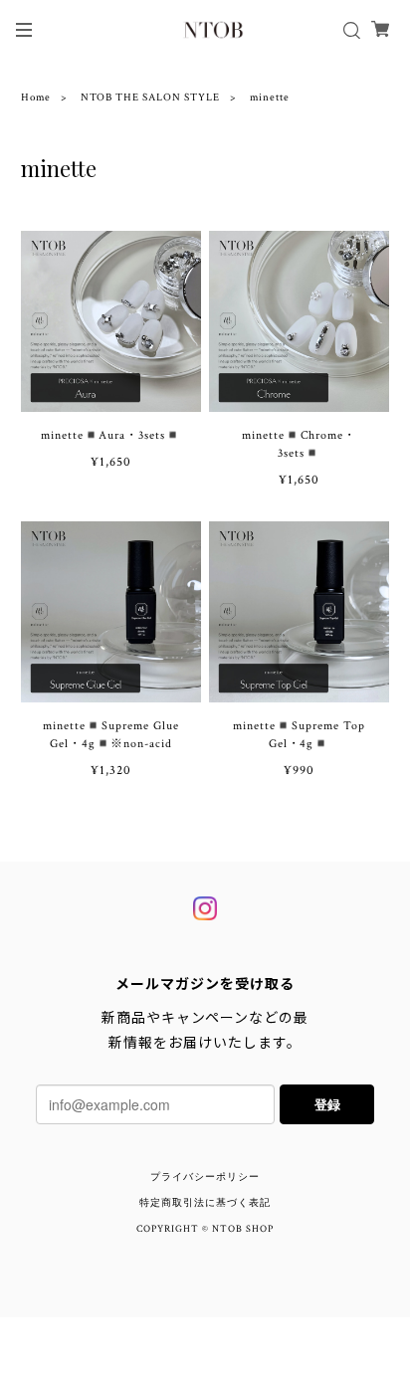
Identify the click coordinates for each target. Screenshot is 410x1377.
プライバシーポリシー (205, 1177)
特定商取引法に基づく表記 (205, 1203)
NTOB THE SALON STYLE (150, 97)
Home (36, 97)
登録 (327, 1103)
